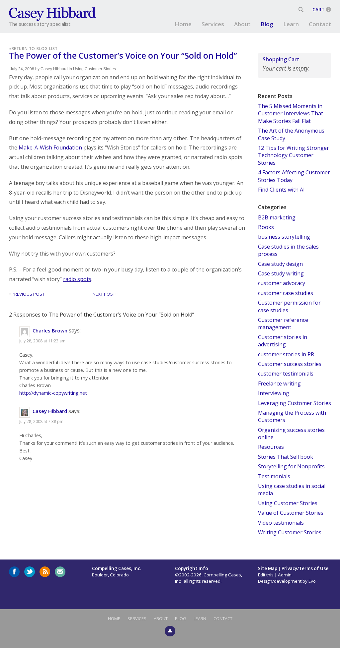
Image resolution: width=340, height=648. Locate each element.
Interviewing (273, 393)
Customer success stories (289, 364)
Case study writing (281, 273)
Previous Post (26, 294)
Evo (312, 581)
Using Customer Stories (94, 69)
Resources (271, 446)
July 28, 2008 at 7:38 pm (41, 421)
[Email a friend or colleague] (60, 571)
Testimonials (274, 476)
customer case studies (285, 293)
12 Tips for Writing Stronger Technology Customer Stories (293, 155)
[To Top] (170, 630)
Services (213, 24)
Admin (285, 575)
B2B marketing (277, 217)
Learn (291, 24)
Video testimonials (281, 522)
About (242, 24)
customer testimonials (285, 373)
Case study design (280, 263)
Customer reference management (283, 323)
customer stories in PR (286, 354)
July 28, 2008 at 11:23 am (42, 341)
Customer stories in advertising (282, 340)
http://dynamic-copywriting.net (53, 393)
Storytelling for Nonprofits (291, 466)
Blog (267, 24)
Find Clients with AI (281, 189)
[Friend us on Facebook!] (14, 571)
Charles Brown (50, 330)
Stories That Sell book (285, 456)
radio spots (77, 279)
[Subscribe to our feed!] (45, 571)
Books (266, 227)
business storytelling (284, 236)
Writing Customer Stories (289, 532)
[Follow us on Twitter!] (29, 571)
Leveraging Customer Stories (294, 403)
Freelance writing (279, 383)
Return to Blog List (35, 48)
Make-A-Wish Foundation (50, 147)
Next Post (105, 294)
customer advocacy (281, 283)
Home (183, 24)
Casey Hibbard (54, 69)
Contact (320, 24)
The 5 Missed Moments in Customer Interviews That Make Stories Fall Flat (290, 113)
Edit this (266, 575)
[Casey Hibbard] (53, 13)
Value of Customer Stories (290, 512)
